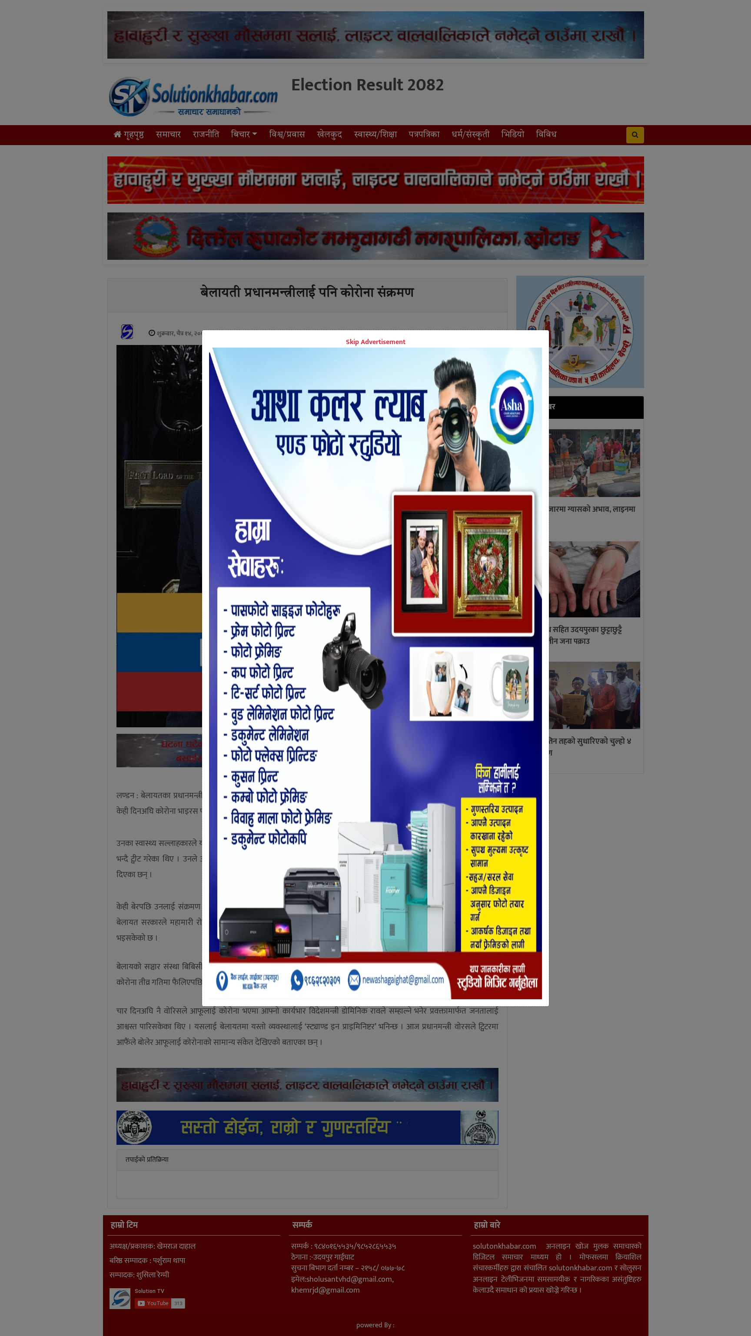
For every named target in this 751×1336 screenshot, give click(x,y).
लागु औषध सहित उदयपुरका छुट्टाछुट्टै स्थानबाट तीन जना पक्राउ (571, 635)
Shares (308, 780)
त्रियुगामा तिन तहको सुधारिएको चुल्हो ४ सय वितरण (575, 747)
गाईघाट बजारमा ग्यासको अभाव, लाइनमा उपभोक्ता (577, 515)
